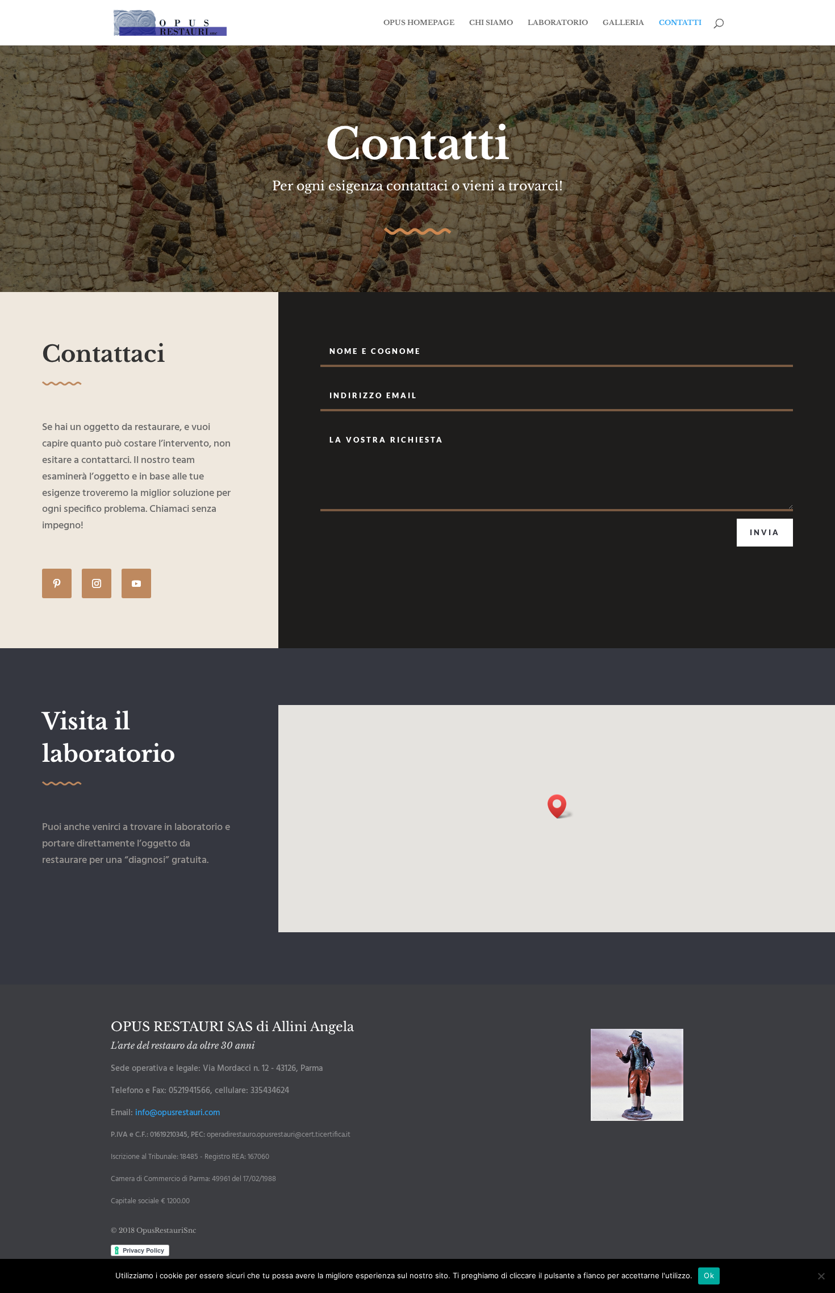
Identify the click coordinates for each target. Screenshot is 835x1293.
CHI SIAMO (491, 23)
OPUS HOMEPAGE (418, 23)
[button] (561, 806)
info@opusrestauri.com (177, 1113)
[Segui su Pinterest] (57, 583)
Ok (709, 1275)
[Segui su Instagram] (96, 583)
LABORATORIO (558, 23)
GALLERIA (623, 23)
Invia (765, 532)
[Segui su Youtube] (136, 583)
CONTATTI (680, 23)
